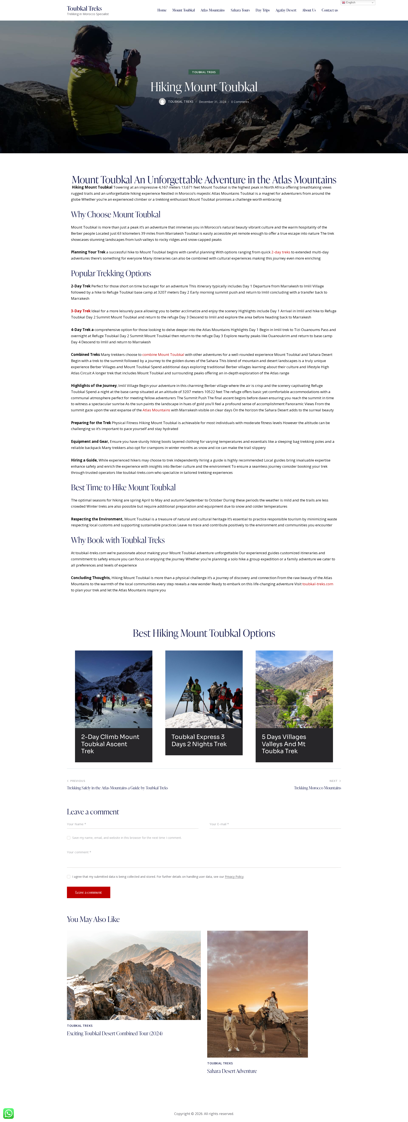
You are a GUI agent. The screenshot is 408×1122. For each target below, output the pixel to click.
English (350, 2)
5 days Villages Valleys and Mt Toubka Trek (284, 744)
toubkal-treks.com (317, 583)
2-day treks (280, 252)
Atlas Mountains (156, 410)
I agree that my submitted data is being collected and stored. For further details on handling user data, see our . (158, 877)
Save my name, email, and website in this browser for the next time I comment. (127, 838)
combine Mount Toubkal (163, 354)
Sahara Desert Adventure (232, 1071)
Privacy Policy (234, 876)
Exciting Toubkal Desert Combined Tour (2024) (115, 1033)
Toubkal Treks (204, 72)
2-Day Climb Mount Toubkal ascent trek (110, 744)
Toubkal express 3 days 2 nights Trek (199, 740)
